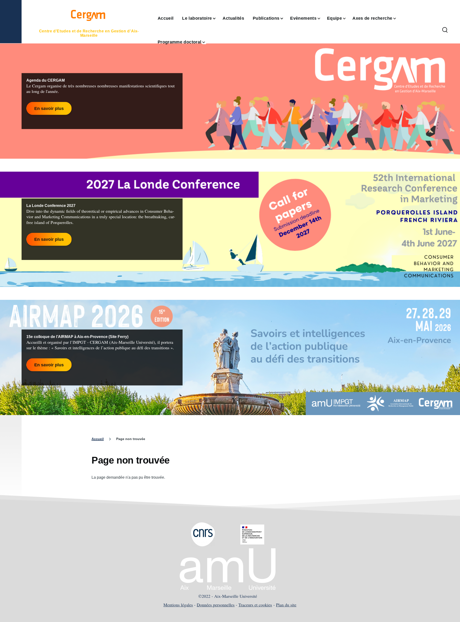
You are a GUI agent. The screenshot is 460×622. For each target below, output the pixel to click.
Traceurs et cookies (255, 605)
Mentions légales (178, 605)
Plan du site (286, 605)
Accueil (98, 439)
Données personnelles (216, 605)
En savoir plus (49, 108)
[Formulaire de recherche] (444, 30)
